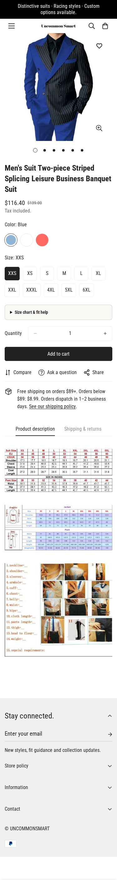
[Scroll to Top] (106, 847)
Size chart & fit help (31, 312)
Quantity (13, 333)
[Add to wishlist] (99, 46)
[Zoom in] (99, 128)
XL (98, 273)
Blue (11, 240)
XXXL (31, 290)
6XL (86, 290)
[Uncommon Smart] (58, 26)
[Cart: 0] (105, 26)
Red (42, 240)
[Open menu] (11, 26)
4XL (51, 290)
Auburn (26, 240)
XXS (12, 273)
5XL (69, 290)
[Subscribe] (105, 734)
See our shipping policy (52, 406)
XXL (12, 290)
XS (29, 273)
